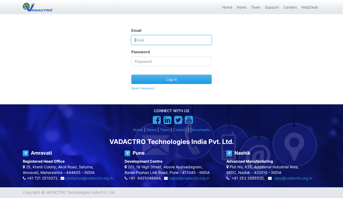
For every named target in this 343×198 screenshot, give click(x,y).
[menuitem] (227, 7)
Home (138, 129)
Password (140, 52)
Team (165, 129)
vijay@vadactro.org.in (293, 178)
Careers (180, 129)
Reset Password (142, 88)
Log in (171, 79)
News (151, 129)
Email (136, 30)
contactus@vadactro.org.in (89, 178)
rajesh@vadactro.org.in (189, 178)
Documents (200, 129)
